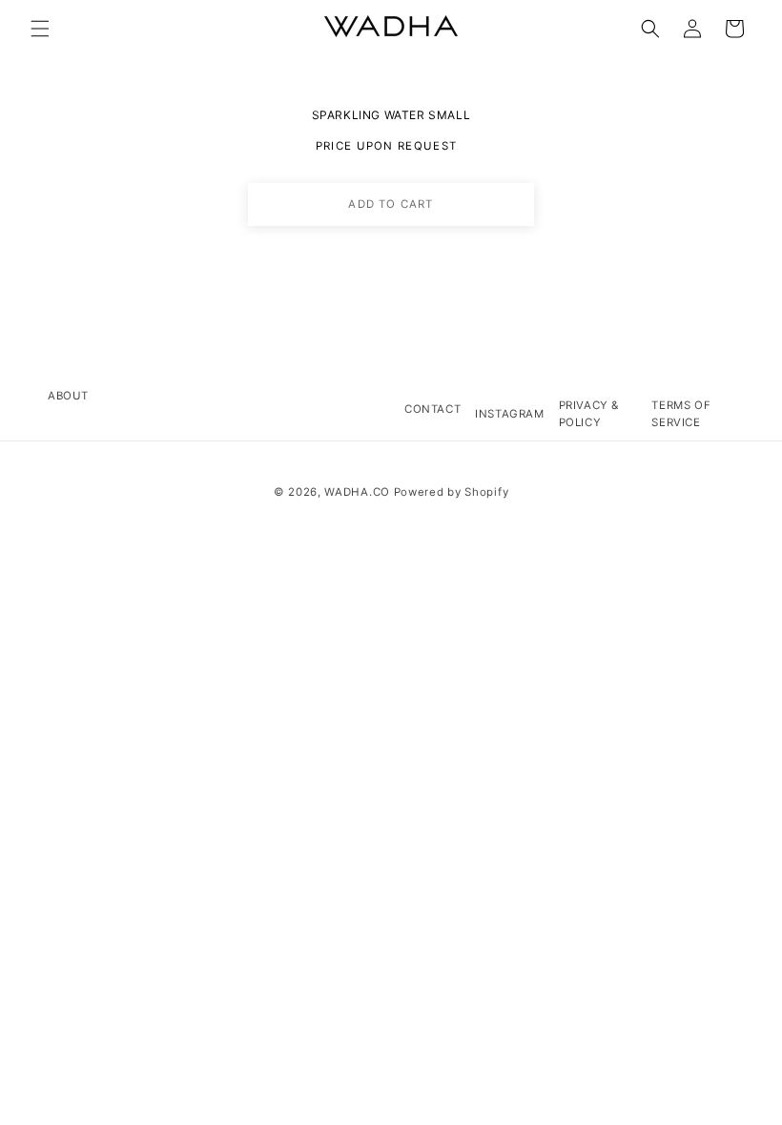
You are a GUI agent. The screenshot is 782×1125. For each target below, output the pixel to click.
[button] (40, 29)
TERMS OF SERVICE (680, 413)
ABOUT (68, 395)
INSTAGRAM (509, 413)
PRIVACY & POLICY (589, 413)
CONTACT (432, 409)
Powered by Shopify (451, 492)
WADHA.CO (357, 492)
